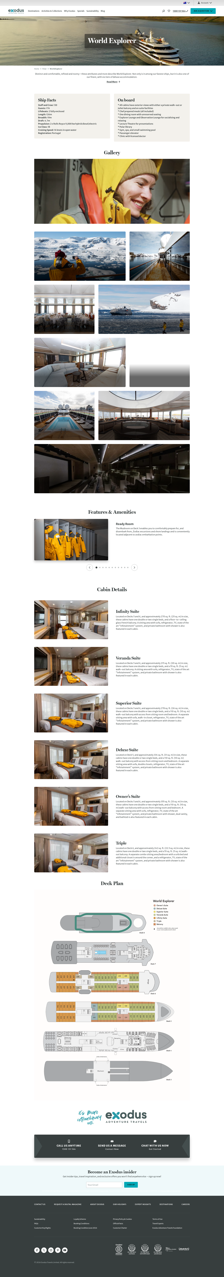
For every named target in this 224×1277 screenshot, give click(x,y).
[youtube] (65, 1250)
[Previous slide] (89, 567)
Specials (80, 11)
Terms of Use (157, 1219)
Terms (175, 1191)
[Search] (163, 11)
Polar (44, 69)
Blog (103, 11)
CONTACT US (39, 1204)
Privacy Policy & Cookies (122, 1219)
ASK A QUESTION (201, 11)
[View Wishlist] (169, 11)
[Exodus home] (16, 11)
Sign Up (131, 1185)
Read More (112, 81)
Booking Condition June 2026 (85, 1228)
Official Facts (118, 1223)
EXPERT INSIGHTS (143, 1204)
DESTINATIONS (166, 1204)
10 (124, 567)
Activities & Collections (51, 11)
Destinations (33, 11)
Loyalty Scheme (80, 1219)
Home (36, 69)
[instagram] (51, 1250)
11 (127, 567)
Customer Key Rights (42, 1228)
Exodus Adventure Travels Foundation (167, 1228)
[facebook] (37, 1250)
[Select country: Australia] (186, 3)
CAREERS (186, 1204)
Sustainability (92, 11)
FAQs (36, 1223)
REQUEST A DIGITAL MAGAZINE (68, 1204)
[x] (44, 1250)
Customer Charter (120, 1228)
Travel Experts (157, 1223)
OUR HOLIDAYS (119, 1204)
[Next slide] (134, 567)
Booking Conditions (81, 1223)
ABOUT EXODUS (97, 1204)
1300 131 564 (179, 11)
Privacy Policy (166, 1191)
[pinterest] (58, 1250)
